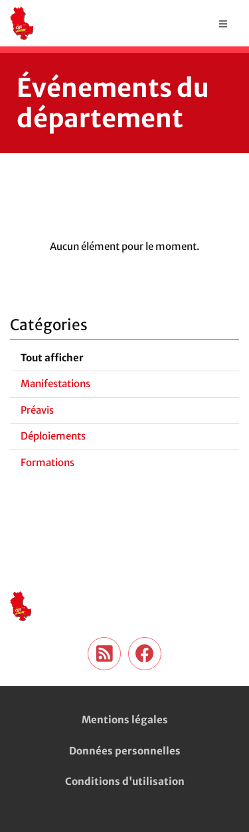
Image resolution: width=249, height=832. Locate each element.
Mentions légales (125, 719)
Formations (47, 462)
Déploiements (53, 436)
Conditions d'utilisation (125, 781)
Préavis (37, 410)
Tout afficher (52, 357)
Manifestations (55, 383)
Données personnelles (125, 750)
